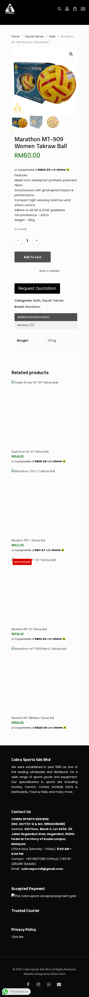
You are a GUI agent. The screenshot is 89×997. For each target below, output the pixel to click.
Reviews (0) (25, 325)
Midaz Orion (58, 974)
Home (15, 36)
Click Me (17, 937)
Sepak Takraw (34, 36)
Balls (52, 36)
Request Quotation (37, 288)
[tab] (45, 317)
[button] (71, 54)
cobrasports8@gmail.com (42, 869)
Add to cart (32, 256)
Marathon (32, 307)
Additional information (33, 317)
